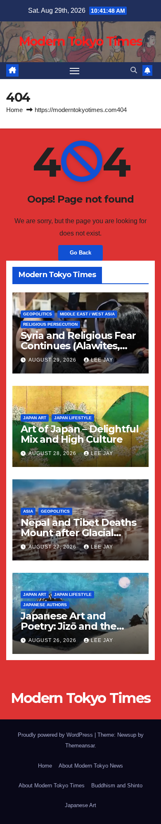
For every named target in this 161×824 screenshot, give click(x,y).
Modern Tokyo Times (80, 41)
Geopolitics (37, 314)
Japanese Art (80, 805)
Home (14, 109)
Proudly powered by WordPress (56, 735)
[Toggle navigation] (75, 71)
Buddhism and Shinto (116, 785)
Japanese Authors (45, 604)
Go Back (80, 253)
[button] (133, 70)
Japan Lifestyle (73, 418)
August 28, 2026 (53, 453)
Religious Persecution (50, 324)
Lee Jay (102, 360)
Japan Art (34, 418)
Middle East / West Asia (87, 314)
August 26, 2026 (53, 640)
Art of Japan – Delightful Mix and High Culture (80, 434)
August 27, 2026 (53, 547)
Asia (28, 511)
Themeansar (80, 745)
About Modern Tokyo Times (52, 785)
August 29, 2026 (53, 360)
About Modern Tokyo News (91, 766)
